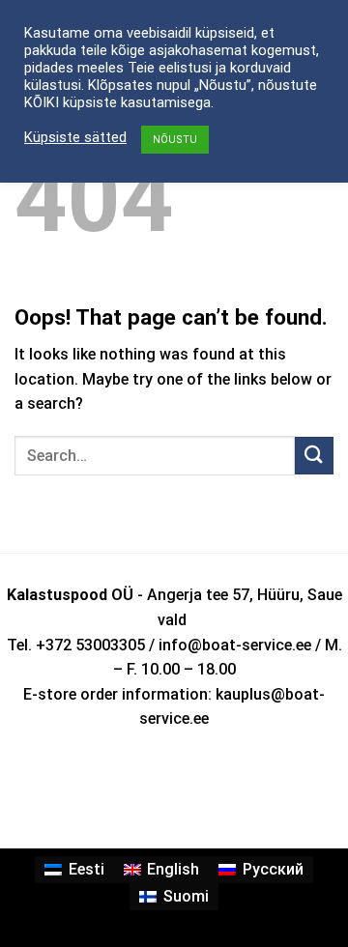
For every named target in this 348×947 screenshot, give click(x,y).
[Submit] (314, 455)
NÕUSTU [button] (175, 139)
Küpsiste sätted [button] (75, 137)
